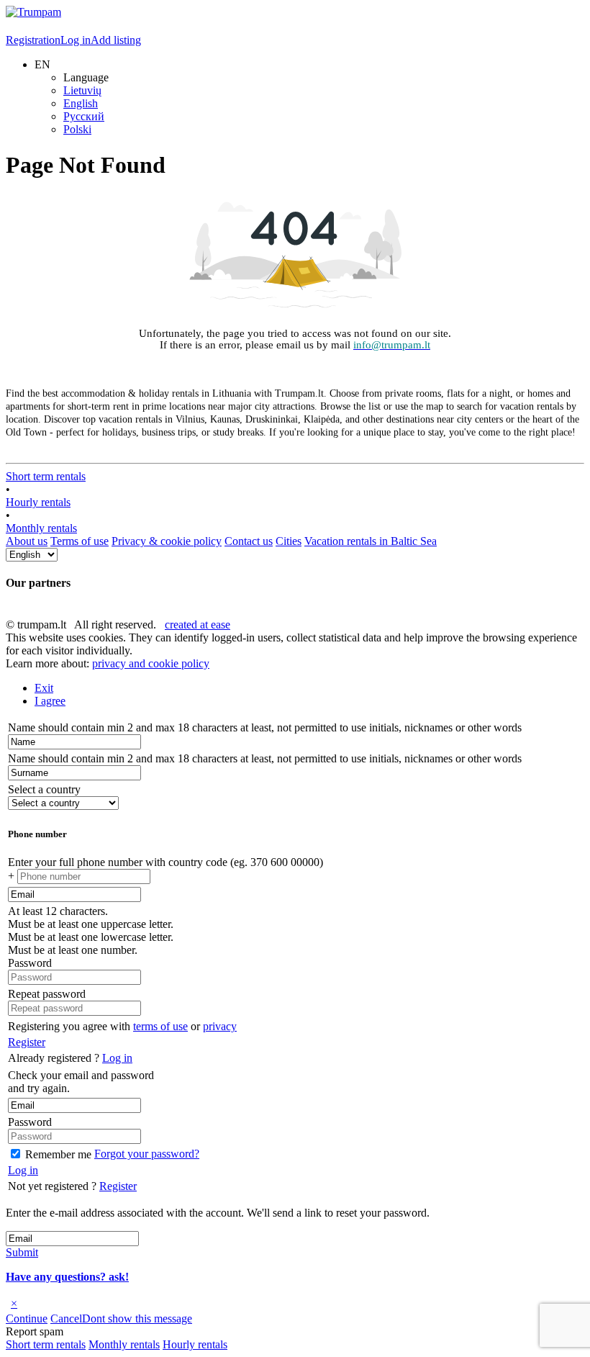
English (80, 103)
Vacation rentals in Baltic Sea (370, 541)
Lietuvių (82, 90)
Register (26, 1042)
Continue (26, 1318)
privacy (220, 1026)
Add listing (116, 40)
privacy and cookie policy (150, 663)
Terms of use (79, 541)
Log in (75, 40)
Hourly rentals (38, 502)
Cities (288, 541)
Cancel (66, 1318)
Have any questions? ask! (67, 1277)
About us (26, 541)
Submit (22, 1252)
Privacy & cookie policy (167, 541)
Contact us (248, 541)
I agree (50, 701)
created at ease (197, 624)
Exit (44, 688)
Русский (83, 116)
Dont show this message (137, 1318)
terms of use (160, 1026)
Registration (33, 40)
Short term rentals (46, 476)
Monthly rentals (41, 528)
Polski (77, 129)
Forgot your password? (146, 1154)
